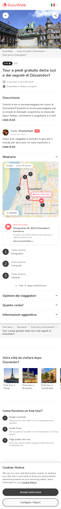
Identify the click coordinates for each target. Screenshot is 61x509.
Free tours (8, 327)
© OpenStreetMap (48, 213)
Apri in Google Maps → (23, 241)
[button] (41, 201)
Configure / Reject (30, 502)
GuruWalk (8, 51)
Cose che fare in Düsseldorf (31, 51)
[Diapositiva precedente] (7, 31)
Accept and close (30, 492)
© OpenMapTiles (31, 213)
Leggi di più (9, 119)
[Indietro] (6, 15)
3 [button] (25, 177)
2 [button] (27, 197)
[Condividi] (55, 15)
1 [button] (42, 205)
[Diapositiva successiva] (53, 31)
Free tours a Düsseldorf (14, 54)
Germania (22, 327)
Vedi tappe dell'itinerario (32, 285)
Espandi (13, 213)
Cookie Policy (28, 482)
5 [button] (18, 188)
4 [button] (30, 174)
